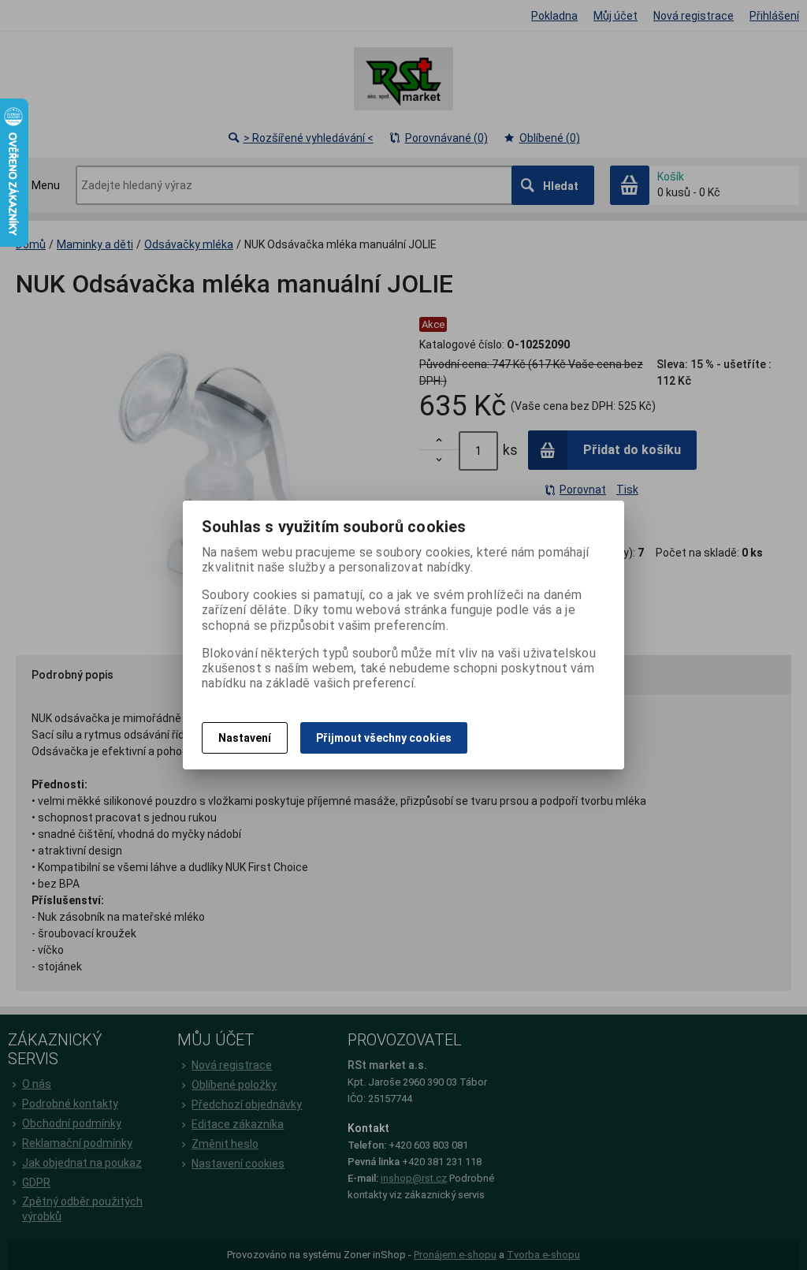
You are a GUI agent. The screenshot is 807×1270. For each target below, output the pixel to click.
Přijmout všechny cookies (384, 738)
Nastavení (244, 738)
